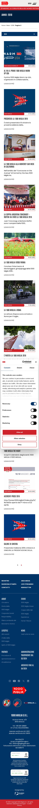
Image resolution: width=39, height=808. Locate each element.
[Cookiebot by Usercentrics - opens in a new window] (23, 362)
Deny (19, 444)
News (8, 25)
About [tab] (32, 368)
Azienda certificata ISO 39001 (19, 733)
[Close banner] (36, 362)
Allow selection (19, 438)
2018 (12, 25)
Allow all (19, 432)
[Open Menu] (35, 3)
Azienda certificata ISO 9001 (19, 731)
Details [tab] (19, 368)
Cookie (29, 804)
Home (3, 25)
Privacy (19, 805)
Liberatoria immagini (19, 804)
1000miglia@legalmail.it (21, 744)
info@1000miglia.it (21, 742)
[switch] (34, 410)
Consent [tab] (7, 368)
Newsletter (26, 587)
